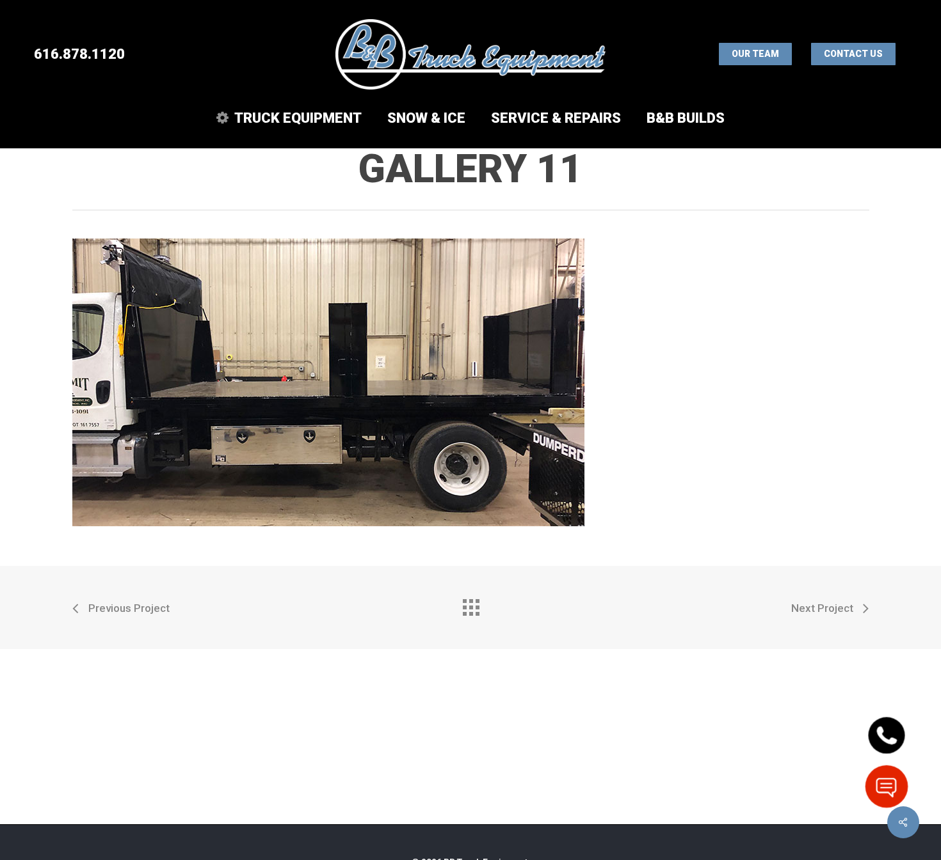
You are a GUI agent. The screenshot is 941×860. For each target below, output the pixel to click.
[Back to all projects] (470, 604)
